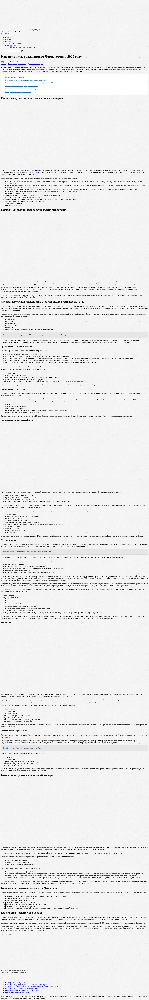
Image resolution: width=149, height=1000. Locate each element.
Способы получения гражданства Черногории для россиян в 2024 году (31, 83)
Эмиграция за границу (13, 43)
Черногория (22, 64)
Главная (8, 37)
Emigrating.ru (35, 30)
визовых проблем (33, 182)
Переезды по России (13, 45)
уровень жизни (35, 172)
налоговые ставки (33, 197)
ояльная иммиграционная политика (72, 69)
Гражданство (12, 64)
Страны (8, 39)
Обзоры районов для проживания (22, 47)
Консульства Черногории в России (18, 92)
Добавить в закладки (35, 64)
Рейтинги (8, 41)
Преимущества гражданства (15, 77)
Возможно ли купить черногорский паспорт (21, 86)
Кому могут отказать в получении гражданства (22, 89)
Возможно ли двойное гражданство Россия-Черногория (26, 80)
